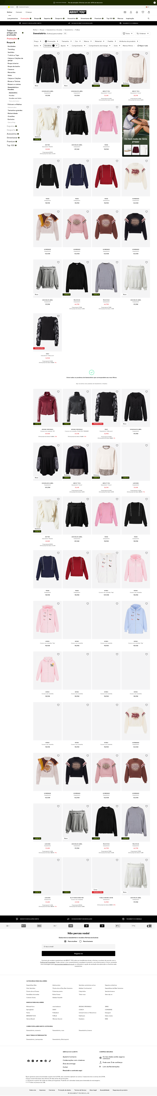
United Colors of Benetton (87, 1012)
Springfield (29, 1009)
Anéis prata (56, 985)
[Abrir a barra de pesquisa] (148, 18)
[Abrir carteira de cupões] (125, 12)
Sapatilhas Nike (31, 985)
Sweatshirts (69, 30)
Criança (29, 12)
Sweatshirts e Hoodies (54, 30)
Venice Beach (30, 1019)
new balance (57, 1006)
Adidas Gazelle (57, 997)
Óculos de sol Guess (32, 991)
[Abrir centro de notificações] (137, 12)
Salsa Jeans (109, 1016)
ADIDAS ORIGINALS (85, 1006)
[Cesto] (149, 12)
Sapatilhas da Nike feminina (114, 988)
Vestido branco (110, 991)
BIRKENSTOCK (31, 1016)
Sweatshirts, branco (85, 1030)
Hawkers (81, 1019)
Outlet (12, 7)
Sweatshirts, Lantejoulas (34, 1039)
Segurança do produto (120, 1090)
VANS (107, 1006)
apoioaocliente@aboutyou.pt (64, 964)
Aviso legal (93, 1090)
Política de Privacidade (47, 962)
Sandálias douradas (32, 994)
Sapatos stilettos (111, 985)
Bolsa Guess (56, 994)
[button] (128, 33)
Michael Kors (30, 1006)
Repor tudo (143, 46)
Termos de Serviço (80, 1090)
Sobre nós (32, 1090)
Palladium (56, 1012)
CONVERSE (108, 1009)
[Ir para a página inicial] (38, 1052)
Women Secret (57, 1019)
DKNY (54, 1009)
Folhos (77, 30)
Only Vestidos (30, 988)
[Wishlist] (143, 12)
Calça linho (82, 991)
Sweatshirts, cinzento (33, 1030)
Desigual (108, 1012)
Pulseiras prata (57, 991)
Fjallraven (82, 1016)
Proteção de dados (64, 1090)
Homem (19, 12)
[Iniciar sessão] (131, 12)
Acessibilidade (104, 1090)
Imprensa (42, 1090)
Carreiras (52, 1090)
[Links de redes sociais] (28, 1061)
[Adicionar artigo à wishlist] (58, 53)
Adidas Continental (85, 988)
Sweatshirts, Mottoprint (61, 1039)
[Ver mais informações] (47, 98)
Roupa (42, 30)
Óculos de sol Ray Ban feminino (63, 988)
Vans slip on (108, 994)
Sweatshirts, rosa (58, 1030)
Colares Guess (31, 997)
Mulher (9, 12)
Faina (28, 1012)
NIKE (106, 1019)
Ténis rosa (82, 994)
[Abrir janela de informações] (155, 3)
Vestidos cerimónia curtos (87, 985)
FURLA (55, 1016)
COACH (81, 1009)
